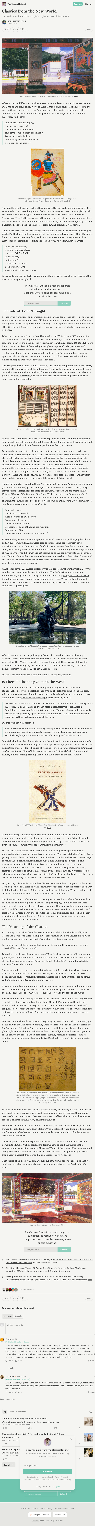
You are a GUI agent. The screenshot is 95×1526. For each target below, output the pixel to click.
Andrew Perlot (19, 1440)
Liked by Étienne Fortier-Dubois (18, 1342)
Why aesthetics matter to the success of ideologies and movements (30, 1422)
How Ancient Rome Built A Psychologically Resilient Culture (33, 1434)
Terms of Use (59, 1477)
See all (7, 1465)
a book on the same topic (34, 697)
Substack (35, 1521)
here (75, 96)
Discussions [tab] (21, 1412)
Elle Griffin (9, 1376)
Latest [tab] (11, 1412)
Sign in (88, 4)
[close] (71, 1439)
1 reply (11, 1368)
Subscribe (78, 4)
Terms (56, 1508)
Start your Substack (41, 1514)
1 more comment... (7, 1399)
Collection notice (67, 1508)
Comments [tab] (7, 1316)
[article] (47, 1423)
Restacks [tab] (18, 1316)
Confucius (45, 546)
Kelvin (8, 1339)
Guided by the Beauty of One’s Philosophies (24, 1418)
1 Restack (30, 1290)
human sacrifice (22, 375)
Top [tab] (4, 1412)
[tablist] (12, 1316)
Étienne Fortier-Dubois (17, 21)
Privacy (49, 1508)
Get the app (60, 1514)
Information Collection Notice (47, 1479)
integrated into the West (76, 575)
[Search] (90, 1411)
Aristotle (32, 546)
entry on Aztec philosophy (76, 838)
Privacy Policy (66, 1479)
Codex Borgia (35, 457)
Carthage (25, 1116)
